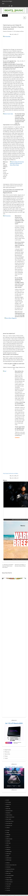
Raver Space (8, 873)
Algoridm (8, 806)
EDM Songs (8, 843)
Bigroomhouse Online (10, 817)
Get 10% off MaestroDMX (14, 723)
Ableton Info (8, 804)
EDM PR (7, 855)
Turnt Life (8, 888)
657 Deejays (8, 802)
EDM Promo (8, 847)
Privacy (6, 756)
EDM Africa (8, 849)
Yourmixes (8, 890)
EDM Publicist (8, 858)
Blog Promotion (8, 749)
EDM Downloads (9, 838)
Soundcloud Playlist (9, 875)
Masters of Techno (9, 871)
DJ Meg (7, 832)
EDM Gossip (8, 853)
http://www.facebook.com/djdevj (10, 473)
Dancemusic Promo (9, 821)
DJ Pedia (7, 830)
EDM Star (8, 862)
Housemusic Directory (10, 869)
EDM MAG (8, 841)
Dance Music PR (9, 823)
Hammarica (8, 867)
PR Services (7, 752)
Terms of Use (7, 754)
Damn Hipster (8, 819)
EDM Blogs (8, 834)
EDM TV (7, 845)
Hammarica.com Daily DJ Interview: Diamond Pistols (20, 565)
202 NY (7, 800)
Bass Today (8, 808)
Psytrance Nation (9, 879)
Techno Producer (9, 881)
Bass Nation (8, 812)
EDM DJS (7, 836)
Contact (6, 758)
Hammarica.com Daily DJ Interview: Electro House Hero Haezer (7, 566)
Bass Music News (9, 810)
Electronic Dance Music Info (11, 865)
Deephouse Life (9, 825)
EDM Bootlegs (8, 851)
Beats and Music (20, 31)
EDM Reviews (8, 860)
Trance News (8, 884)
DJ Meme (8, 827)
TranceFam (8, 886)
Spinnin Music (8, 877)
